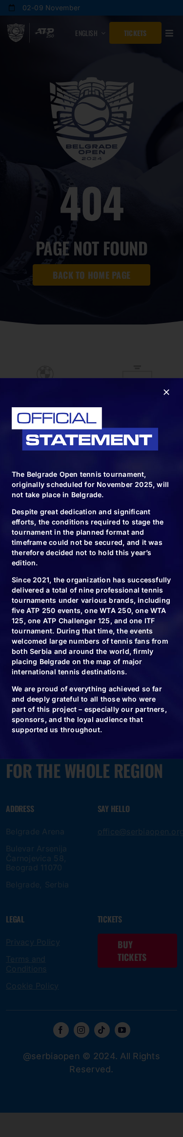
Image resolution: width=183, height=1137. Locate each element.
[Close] (166, 392)
